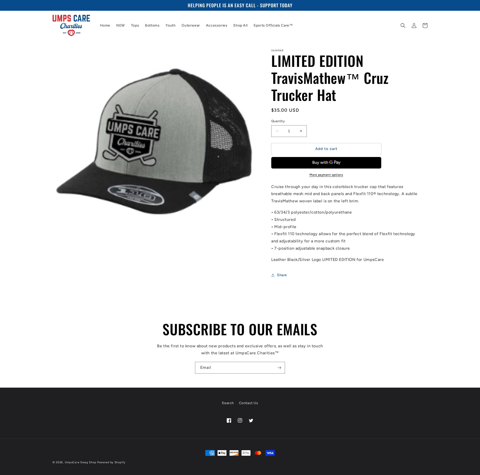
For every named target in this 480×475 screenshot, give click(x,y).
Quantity (278, 121)
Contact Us (248, 403)
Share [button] (282, 275)
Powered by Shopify (111, 462)
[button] (403, 25)
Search (228, 403)
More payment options (326, 175)
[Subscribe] (279, 368)
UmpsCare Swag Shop (80, 462)
